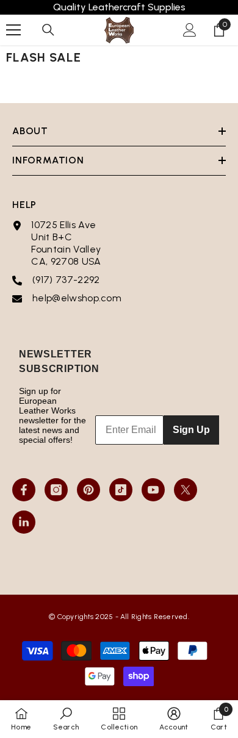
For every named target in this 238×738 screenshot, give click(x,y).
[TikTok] (120, 489)
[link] (66, 719)
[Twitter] (185, 489)
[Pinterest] (88, 489)
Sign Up (191, 430)
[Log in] (190, 30)
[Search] (48, 30)
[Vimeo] (23, 522)
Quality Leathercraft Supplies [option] (119, 7)
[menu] (13, 30)
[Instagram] (56, 489)
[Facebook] (23, 489)
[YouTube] (153, 489)
